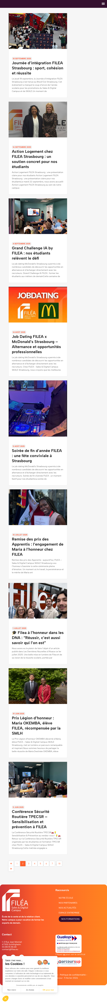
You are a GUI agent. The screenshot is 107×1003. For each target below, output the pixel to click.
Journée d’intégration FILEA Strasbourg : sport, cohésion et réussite (37, 66)
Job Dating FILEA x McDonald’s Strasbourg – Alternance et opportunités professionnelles (36, 342)
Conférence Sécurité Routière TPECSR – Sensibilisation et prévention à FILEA (30, 817)
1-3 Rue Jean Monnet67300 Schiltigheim (12, 943)
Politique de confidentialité (73, 975)
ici (64, 954)
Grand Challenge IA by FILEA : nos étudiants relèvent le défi (32, 252)
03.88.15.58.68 (9, 947)
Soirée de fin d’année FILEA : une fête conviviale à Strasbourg (37, 454)
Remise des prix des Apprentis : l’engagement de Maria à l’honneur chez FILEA (37, 545)
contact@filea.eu (10, 949)
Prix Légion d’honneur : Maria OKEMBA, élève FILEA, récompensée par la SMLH (36, 724)
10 (59, 863)
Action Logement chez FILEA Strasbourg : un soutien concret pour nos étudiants (34, 157)
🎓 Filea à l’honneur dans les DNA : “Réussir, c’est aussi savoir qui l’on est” (38, 636)
